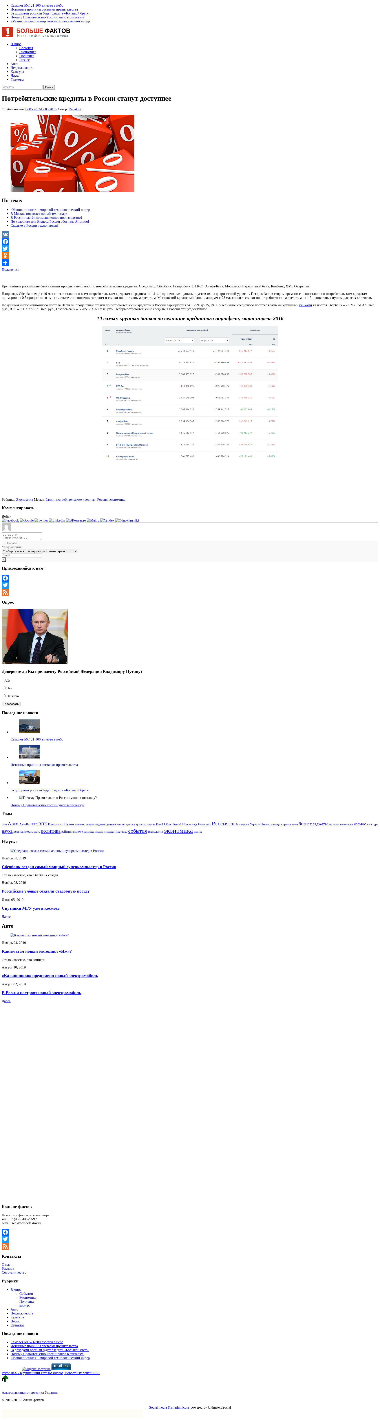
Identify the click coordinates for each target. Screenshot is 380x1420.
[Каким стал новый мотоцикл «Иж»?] (40, 935)
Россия (102, 499)
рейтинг (66, 831)
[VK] (190, 234)
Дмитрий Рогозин (115, 824)
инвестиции (346, 824)
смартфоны (121, 832)
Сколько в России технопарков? (34, 225)
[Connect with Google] (27, 520)
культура (372, 824)
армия (287, 824)
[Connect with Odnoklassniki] (127, 520)
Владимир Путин (61, 824)
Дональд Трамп (134, 824)
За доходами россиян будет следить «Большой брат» (50, 13)
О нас (6, 1264)
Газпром (79, 824)
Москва (186, 824)
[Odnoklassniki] (190, 255)
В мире (16, 44)
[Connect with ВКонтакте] (76, 520)
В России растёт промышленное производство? (46, 217)
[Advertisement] (53, 278)
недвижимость (23, 831)
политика (50, 831)
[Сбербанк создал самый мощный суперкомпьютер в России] (57, 851)
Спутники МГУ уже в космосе (30, 908)
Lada (4, 824)
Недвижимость (22, 68)
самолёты (89, 832)
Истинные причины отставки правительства (44, 9)
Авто (14, 64)
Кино (169, 824)
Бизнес (24, 60)
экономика (117, 499)
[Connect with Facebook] (11, 520)
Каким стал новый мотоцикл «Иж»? (37, 951)
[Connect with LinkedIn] (57, 520)
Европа (151, 824)
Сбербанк (244, 824)
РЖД (194, 824)
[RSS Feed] (190, 592)
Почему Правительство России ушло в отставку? (47, 17)
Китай (177, 824)
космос (360, 824)
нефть (37, 832)
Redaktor (75, 109)
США (234, 824)
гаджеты (320, 824)
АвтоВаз (25, 824)
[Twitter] (190, 248)
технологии (155, 831)
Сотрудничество (14, 1272)
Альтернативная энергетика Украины (30, 1392)
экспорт (198, 831)
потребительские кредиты (75, 499)
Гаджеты (17, 79)
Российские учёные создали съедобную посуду (46, 891)
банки (50, 499)
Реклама (8, 1268)
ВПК (42, 823)
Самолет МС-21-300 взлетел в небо (37, 5)
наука (7, 831)
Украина (255, 824)
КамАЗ (160, 824)
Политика (26, 56)
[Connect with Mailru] (93, 520)
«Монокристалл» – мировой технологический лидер (50, 21)
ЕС (144, 824)
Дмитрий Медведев (95, 824)
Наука (15, 75)
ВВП (34, 824)
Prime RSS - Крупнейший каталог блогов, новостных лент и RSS (51, 1373)
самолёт (78, 831)
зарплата (334, 824)
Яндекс (265, 824)
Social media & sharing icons (169, 1407)
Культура (17, 72)
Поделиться (10, 269)
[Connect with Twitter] (42, 520)
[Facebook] (190, 241)
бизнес (305, 824)
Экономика (27, 52)
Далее (6, 916)
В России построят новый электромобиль (41, 992)
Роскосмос (204, 824)
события (137, 831)
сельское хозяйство (105, 831)
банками (305, 305)
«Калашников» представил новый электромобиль (50, 975)
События (26, 48)
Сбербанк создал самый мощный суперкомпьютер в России (59, 866)
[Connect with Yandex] (107, 520)
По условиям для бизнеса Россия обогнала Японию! (50, 221)
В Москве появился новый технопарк (39, 213)
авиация (276, 824)
